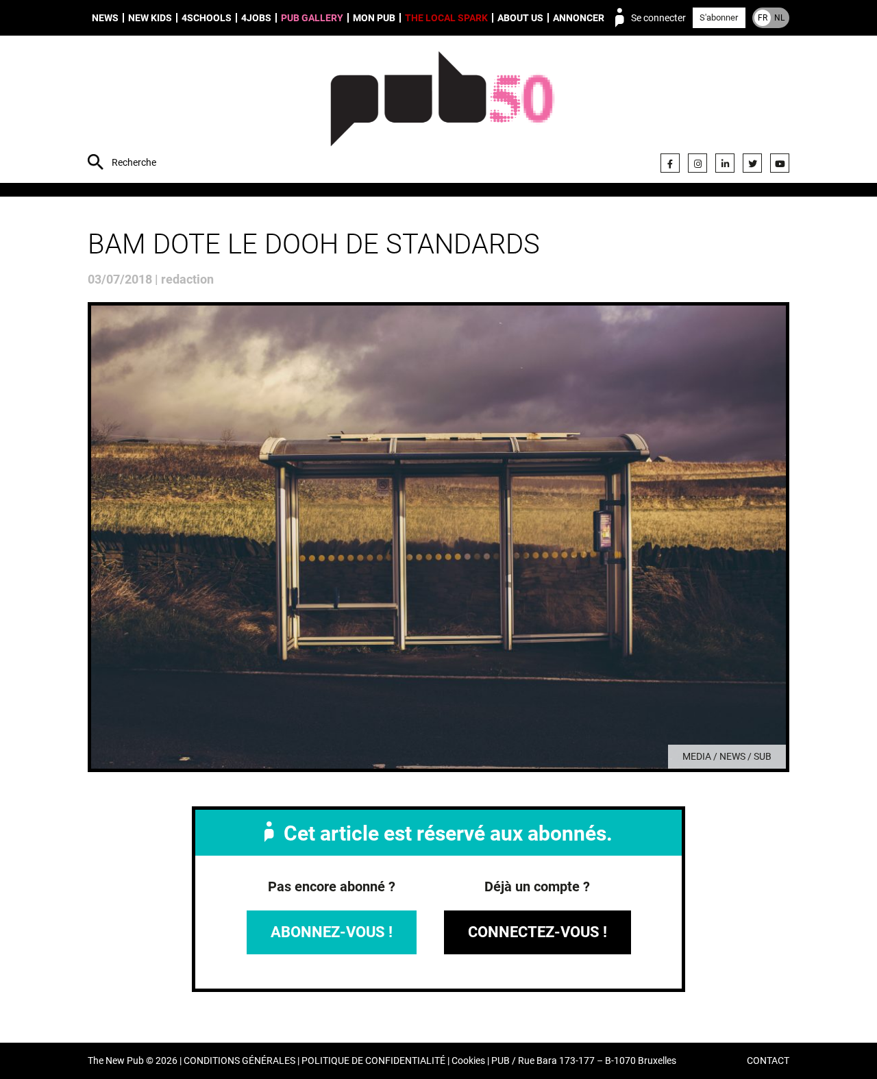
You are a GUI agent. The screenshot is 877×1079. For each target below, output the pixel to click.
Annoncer (578, 18)
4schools (207, 18)
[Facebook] (670, 163)
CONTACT (768, 1061)
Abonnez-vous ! (332, 932)
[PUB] (442, 111)
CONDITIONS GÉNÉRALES (239, 1061)
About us (520, 18)
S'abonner (719, 17)
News (105, 18)
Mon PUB (374, 18)
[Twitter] (752, 163)
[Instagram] (697, 163)
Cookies (468, 1061)
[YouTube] (779, 163)
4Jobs (256, 18)
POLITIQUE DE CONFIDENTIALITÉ (373, 1061)
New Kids (150, 18)
